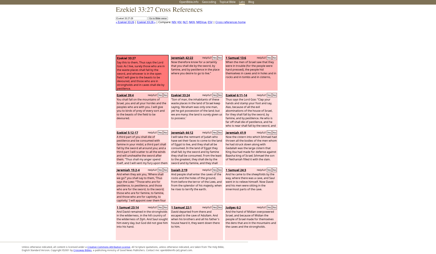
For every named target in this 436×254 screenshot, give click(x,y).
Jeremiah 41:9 (236, 133)
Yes (215, 57)
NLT (185, 22)
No (220, 57)
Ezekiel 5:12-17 (127, 133)
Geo (209, 2)
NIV (174, 22)
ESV (210, 22)
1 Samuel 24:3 (236, 170)
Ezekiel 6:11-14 (236, 95)
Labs (242, 2)
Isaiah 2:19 (179, 170)
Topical (228, 2)
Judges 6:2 (233, 207)
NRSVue (201, 22)
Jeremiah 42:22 (182, 58)
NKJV (192, 22)
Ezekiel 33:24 (180, 95)
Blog (251, 2)
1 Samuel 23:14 (128, 207)
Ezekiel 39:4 (125, 95)
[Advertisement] (402, 31)
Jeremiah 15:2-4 (128, 170)
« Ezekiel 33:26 (125, 22)
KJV (179, 22)
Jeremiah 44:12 (182, 133)
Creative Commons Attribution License (108, 247)
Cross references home (230, 22)
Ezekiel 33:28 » (146, 22)
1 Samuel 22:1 (181, 207)
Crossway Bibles (82, 250)
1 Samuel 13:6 (236, 58)
